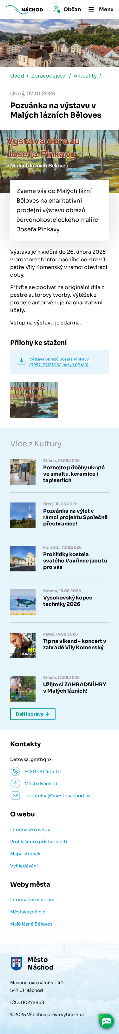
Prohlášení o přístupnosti (38, 841)
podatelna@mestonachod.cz (57, 796)
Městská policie (27, 912)
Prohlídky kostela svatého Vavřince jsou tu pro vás (75, 560)
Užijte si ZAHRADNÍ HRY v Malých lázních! (74, 687)
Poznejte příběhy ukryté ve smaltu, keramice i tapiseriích (74, 474)
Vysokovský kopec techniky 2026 (67, 601)
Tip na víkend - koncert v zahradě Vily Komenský (74, 644)
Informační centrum (32, 900)
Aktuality (85, 75)
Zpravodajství (49, 75)
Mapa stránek (25, 854)
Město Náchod (40, 783)
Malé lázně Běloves (31, 924)
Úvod (17, 75)
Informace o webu (30, 829)
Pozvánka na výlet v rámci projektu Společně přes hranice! (75, 517)
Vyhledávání (24, 866)
